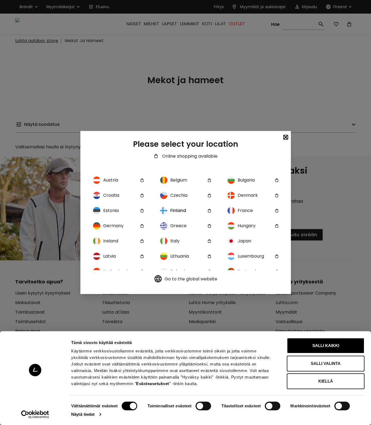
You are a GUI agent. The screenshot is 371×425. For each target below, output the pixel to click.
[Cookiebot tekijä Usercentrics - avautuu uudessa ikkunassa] (35, 414)
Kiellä (325, 381)
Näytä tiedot (83, 414)
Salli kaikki (325, 345)
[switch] (203, 406)
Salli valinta (326, 363)
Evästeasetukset (152, 383)
